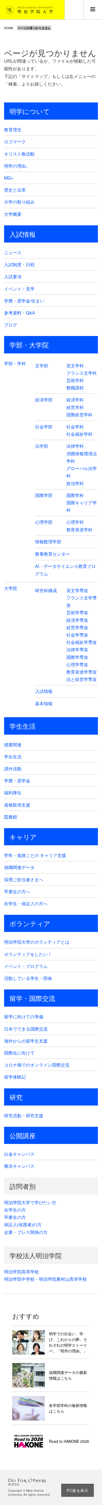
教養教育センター (52, 554)
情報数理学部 (48, 541)
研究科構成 (46, 590)
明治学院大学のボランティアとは (36, 942)
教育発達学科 (79, 529)
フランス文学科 (81, 373)
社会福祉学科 (79, 434)
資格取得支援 (17, 805)
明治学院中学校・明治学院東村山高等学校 (45, 1279)
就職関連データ (19, 867)
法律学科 (75, 446)
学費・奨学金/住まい (24, 301)
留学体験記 (15, 1077)
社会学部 (43, 426)
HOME (8, 28)
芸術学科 (75, 380)
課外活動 (12, 768)
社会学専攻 (77, 635)
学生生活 (23, 726)
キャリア (23, 836)
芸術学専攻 (77, 612)
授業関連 (12, 744)
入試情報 (23, 234)
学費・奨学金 (17, 780)
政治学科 (75, 483)
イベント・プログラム (26, 966)
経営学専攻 (77, 627)
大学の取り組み (19, 202)
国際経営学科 (79, 414)
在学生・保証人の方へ (26, 903)
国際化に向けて (19, 1053)
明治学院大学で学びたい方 (30, 1202)
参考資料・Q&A (19, 313)
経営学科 (75, 407)
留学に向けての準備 (23, 1016)
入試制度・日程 (19, 264)
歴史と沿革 (15, 190)
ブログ (10, 325)
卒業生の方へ (17, 891)
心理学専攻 (77, 664)
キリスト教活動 (19, 154)
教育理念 (12, 129)
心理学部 (43, 522)
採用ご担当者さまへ (23, 879)
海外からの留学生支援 (26, 1041)
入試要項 (12, 276)
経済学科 (75, 399)
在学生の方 (15, 1210)
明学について (30, 111)
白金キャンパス (19, 1154)
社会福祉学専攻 (81, 642)
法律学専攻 (77, 649)
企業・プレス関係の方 (26, 1232)
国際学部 (43, 495)
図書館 (10, 817)
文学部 (41, 365)
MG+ (8, 178)
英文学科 (75, 365)
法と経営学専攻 (81, 679)
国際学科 (75, 495)
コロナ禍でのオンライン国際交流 (36, 1065)
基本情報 (43, 703)
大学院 (10, 588)
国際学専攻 (77, 657)
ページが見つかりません (34, 28)
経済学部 (43, 399)
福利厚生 (12, 792)
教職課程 (75, 387)
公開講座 (23, 1135)
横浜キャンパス (19, 1166)
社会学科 (75, 426)
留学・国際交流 (32, 998)
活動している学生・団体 (28, 978)
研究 (16, 1097)
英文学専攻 (77, 590)
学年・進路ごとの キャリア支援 (35, 855)
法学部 (41, 446)
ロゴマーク (15, 141)
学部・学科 (15, 363)
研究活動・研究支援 (23, 1115)
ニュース (12, 252)
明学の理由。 (17, 166)
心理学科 (75, 522)
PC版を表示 (77, 1490)
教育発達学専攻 (81, 672)
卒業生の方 (15, 1217)
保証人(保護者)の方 (23, 1224)
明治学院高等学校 (21, 1271)
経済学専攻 (77, 620)
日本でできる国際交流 (26, 1029)
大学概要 (12, 214)
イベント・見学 (19, 289)
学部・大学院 (29, 344)
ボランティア (30, 923)
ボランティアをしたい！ (28, 954)
